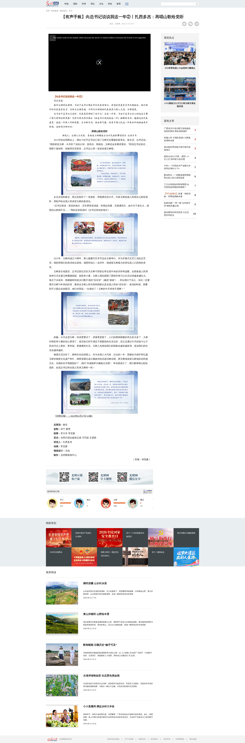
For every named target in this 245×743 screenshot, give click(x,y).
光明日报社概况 (113, 739)
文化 (101, 4)
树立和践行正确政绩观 (186, 533)
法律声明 (166, 739)
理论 (93, 4)
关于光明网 (129, 739)
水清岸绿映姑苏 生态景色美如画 (101, 675)
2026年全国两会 (56, 552)
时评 (84, 4)
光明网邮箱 (179, 739)
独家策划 (63, 11)
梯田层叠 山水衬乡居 (95, 583)
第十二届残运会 (158, 552)
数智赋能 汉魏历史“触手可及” (100, 644)
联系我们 (154, 739)
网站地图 (193, 739)
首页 (48, 11)
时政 (67, 4)
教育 (119, 4)
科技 (110, 4)
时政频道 (54, 11)
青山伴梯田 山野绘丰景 (96, 614)
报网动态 (142, 739)
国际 (75, 4)
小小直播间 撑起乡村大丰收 (98, 706)
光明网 (117, 24)
